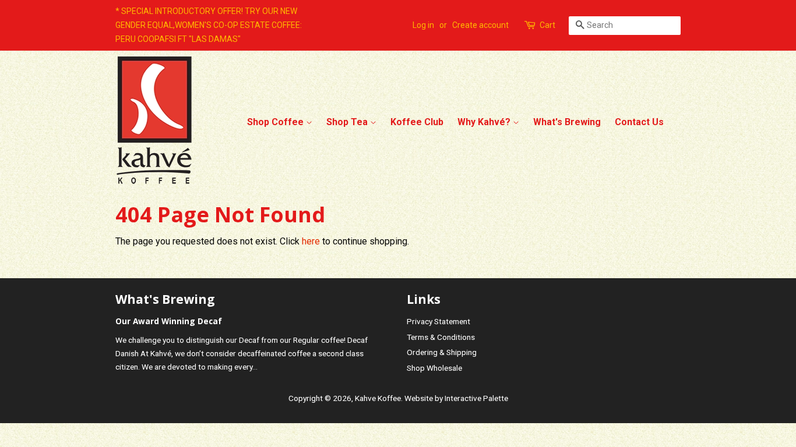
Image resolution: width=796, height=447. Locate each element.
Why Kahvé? (485, 121)
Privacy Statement (438, 321)
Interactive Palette (476, 398)
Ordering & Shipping (442, 352)
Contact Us (639, 121)
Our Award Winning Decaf (168, 321)
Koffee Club (416, 121)
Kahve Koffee (378, 398)
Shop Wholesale (434, 367)
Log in (423, 25)
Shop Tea (348, 121)
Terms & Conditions (441, 337)
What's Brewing (567, 121)
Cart (547, 25)
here (311, 241)
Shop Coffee (276, 121)
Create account (480, 25)
